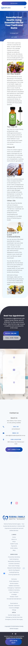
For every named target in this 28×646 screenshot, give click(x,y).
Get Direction (14, 449)
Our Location (16, 439)
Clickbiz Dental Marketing (14, 638)
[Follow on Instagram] (16, 503)
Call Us (16, 426)
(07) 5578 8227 (13, 642)
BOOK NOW (14, 3)
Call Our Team (11, 338)
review (14, 456)
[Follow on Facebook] (11, 503)
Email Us (15, 433)
